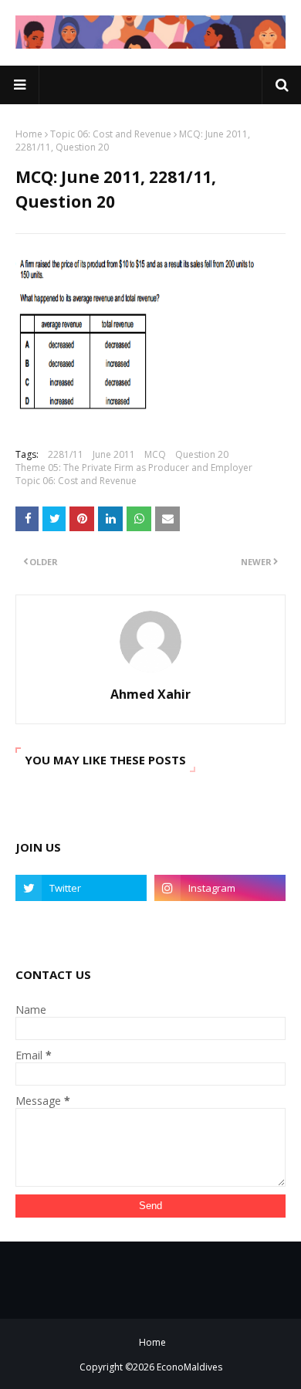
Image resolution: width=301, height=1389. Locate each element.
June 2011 (114, 454)
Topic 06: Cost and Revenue (110, 134)
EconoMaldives (189, 1367)
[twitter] (81, 888)
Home (28, 134)
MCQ (155, 454)
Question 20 (201, 454)
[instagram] (220, 888)
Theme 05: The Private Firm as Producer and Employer (133, 467)
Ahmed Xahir (150, 694)
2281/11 (65, 454)
